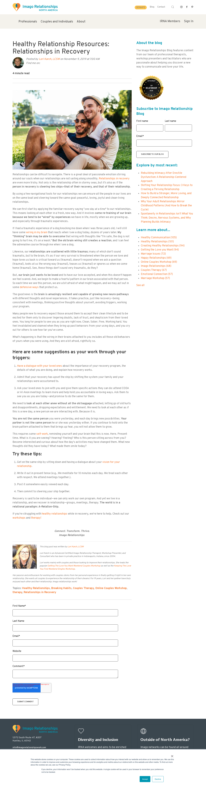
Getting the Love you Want (160, 250)
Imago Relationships (156, 266)
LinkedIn (46, 63)
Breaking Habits (61, 588)
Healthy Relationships (36, 588)
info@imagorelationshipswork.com (29, 747)
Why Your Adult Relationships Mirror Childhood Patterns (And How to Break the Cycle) (166, 205)
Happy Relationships (156, 258)
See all (140, 285)
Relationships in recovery (114, 178)
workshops (19, 518)
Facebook (42, 63)
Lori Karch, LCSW (49, 59)
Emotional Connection (157, 274)
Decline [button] (158, 779)
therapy (17, 592)
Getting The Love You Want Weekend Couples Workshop (74, 566)
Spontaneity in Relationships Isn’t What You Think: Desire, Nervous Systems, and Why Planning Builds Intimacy (167, 218)
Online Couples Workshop (111, 588)
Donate (140, 7)
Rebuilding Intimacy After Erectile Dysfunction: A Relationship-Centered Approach (163, 177)
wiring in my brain (37, 232)
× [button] (172, 755)
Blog (152, 7)
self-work (42, 434)
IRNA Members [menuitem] (170, 21)
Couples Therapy (83, 588)
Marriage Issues (153, 254)
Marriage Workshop (155, 278)
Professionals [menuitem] (28, 22)
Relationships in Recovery (40, 592)
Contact (161, 7)
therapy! (36, 518)
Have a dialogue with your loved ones (40, 366)
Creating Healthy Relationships (163, 245)
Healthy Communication (159, 237)
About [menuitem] (81, 22)
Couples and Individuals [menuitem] (57, 22)
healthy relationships (54, 514)
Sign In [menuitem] (188, 21)
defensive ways (29, 287)
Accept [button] (145, 779)
